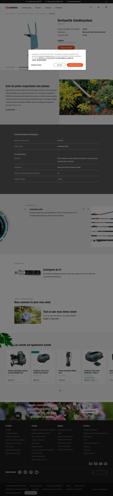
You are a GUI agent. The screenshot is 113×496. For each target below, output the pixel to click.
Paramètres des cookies (36, 64)
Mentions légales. (41, 60)
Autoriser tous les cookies (75, 65)
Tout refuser (59, 65)
